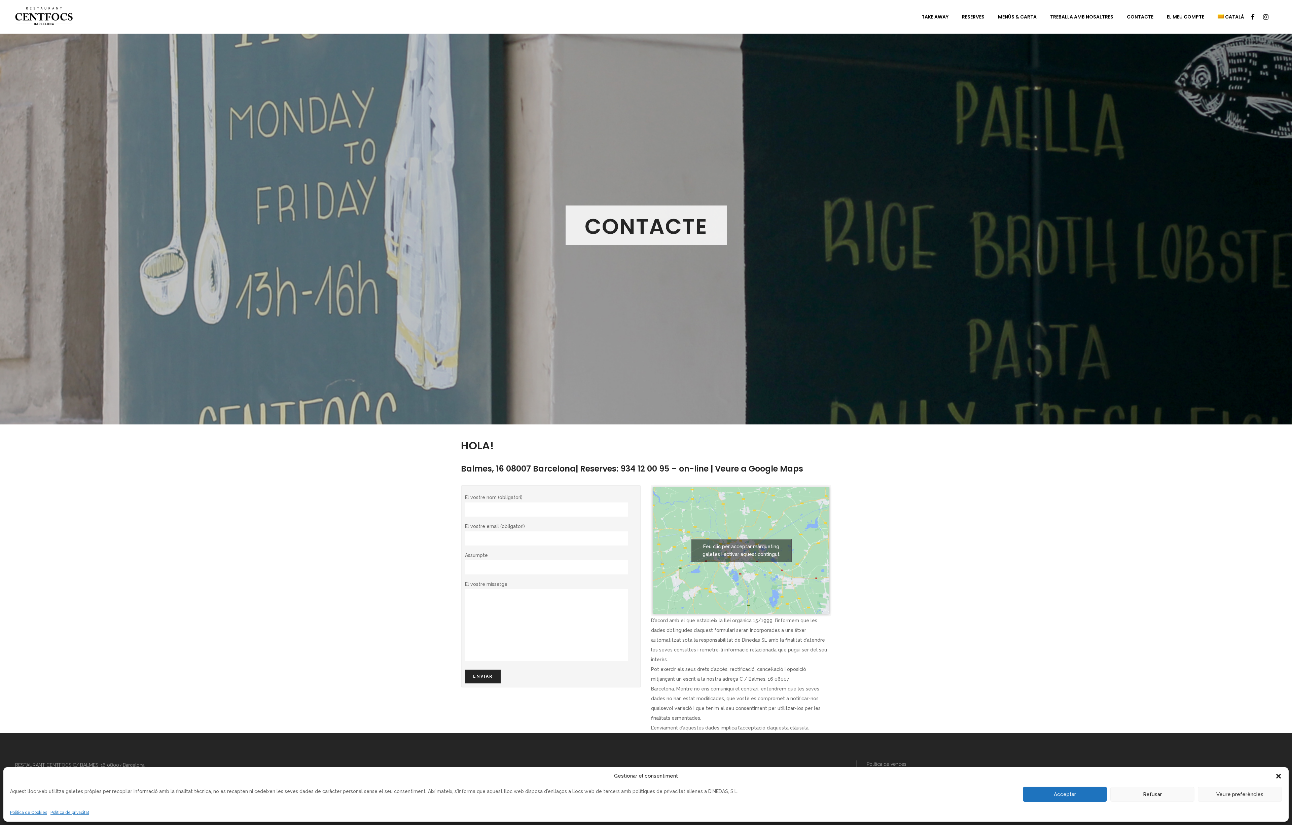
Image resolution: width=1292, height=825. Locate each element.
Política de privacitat (69, 812)
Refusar (1152, 794)
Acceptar (1065, 794)
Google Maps (776, 468)
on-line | (696, 468)
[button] (1278, 776)
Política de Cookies (28, 812)
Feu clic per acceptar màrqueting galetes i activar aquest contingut (741, 550)
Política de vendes (886, 764)
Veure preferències (1239, 794)
